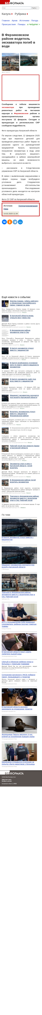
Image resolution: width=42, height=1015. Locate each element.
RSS (15, 783)
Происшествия (9, 24)
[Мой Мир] (20, 222)
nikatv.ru (7, 72)
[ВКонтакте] (4, 222)
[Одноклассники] (9, 222)
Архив (14, 20)
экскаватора (8, 107)
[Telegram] (15, 222)
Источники (24, 20)
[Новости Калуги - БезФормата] (12, 2)
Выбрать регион (7, 781)
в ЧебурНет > (33, 24)
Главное (6, 20)
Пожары (21, 24)
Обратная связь (6, 779)
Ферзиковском (21, 113)
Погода (34, 20)
